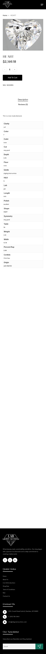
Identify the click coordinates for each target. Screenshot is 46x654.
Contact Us (6, 596)
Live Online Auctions (9, 583)
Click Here (7, 258)
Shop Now (6, 586)
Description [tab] (23, 99)
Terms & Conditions (9, 589)
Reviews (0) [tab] (23, 104)
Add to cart (12, 78)
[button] (42, 5)
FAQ (4, 593)
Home (5, 15)
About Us (5, 579)
